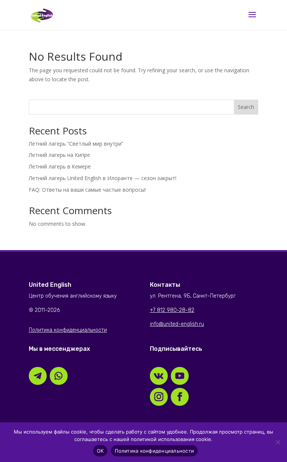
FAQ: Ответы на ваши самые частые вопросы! (87, 189)
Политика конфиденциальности (154, 451)
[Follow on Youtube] (180, 376)
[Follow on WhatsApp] (59, 376)
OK (100, 451)
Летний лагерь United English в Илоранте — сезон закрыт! (102, 178)
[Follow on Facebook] (180, 397)
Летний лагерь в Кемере (60, 166)
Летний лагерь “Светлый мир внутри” (76, 143)
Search (246, 106)
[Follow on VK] (159, 376)
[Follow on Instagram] (159, 397)
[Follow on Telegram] (38, 376)
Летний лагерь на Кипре (59, 154)
